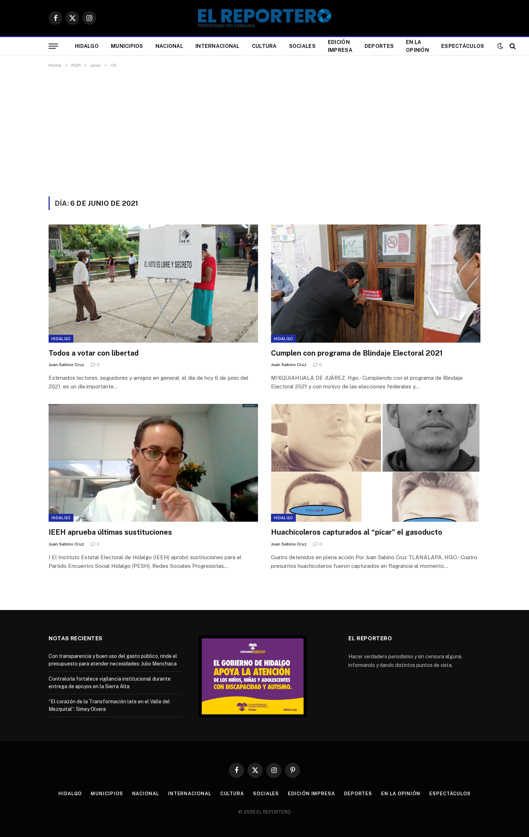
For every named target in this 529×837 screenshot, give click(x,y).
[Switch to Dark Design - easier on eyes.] (500, 46)
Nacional (169, 46)
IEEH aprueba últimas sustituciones (110, 532)
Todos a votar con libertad (94, 353)
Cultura (264, 46)
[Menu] (53, 46)
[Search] (512, 46)
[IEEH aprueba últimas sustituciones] (153, 463)
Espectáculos (462, 46)
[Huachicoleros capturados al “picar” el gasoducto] (375, 463)
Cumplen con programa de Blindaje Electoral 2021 (357, 353)
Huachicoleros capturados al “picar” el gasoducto (356, 532)
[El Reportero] (264, 18)
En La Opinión (417, 46)
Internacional (217, 46)
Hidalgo (87, 46)
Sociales (302, 46)
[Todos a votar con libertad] (153, 283)
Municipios (127, 46)
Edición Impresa (340, 46)
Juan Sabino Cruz (66, 364)
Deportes (379, 46)
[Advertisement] (264, 130)
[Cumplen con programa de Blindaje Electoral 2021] (375, 283)
